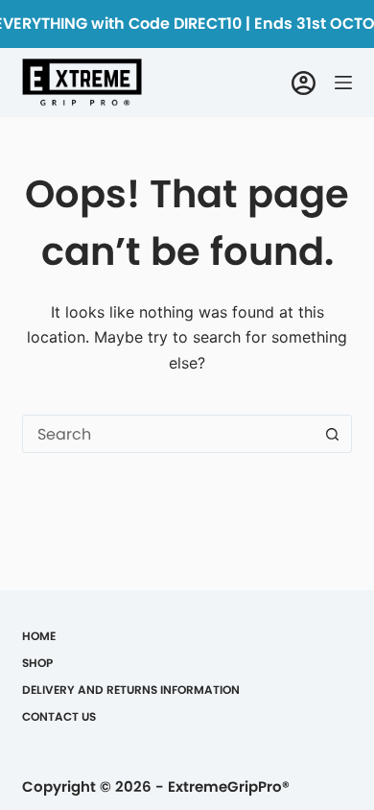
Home (39, 636)
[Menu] (343, 82)
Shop (37, 663)
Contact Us (59, 717)
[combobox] (168, 434)
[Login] (304, 83)
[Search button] (333, 434)
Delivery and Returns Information (131, 690)
